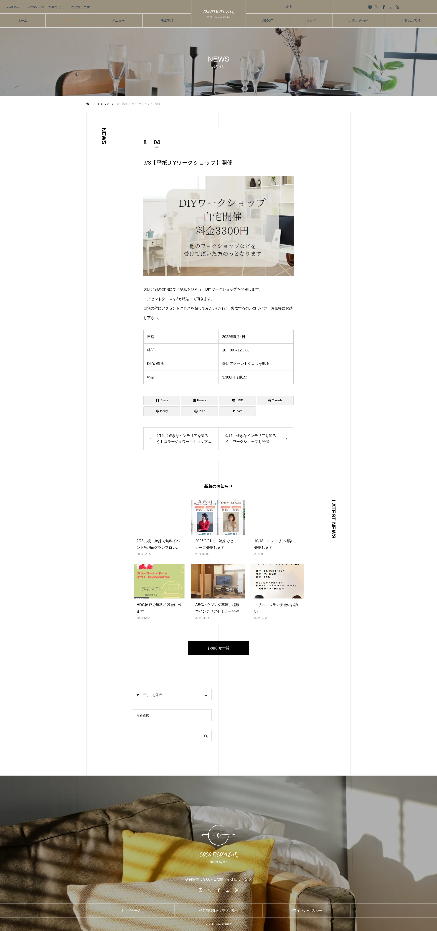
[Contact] (390, 6)
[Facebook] (383, 6)
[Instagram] (370, 6)
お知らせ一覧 (218, 648)
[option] (95, 7)
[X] (376, 6)
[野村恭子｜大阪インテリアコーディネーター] (218, 14)
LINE (288, 6)
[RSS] (397, 6)
